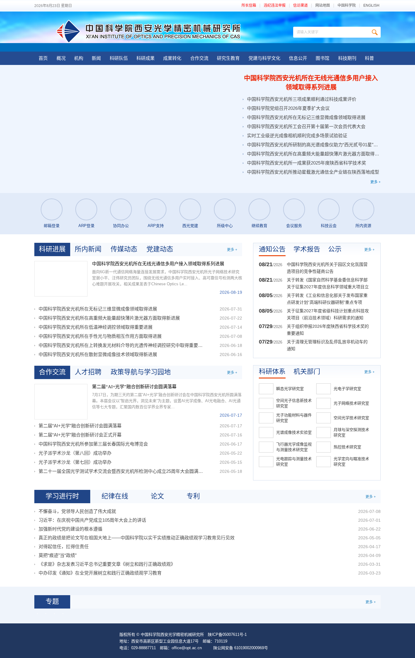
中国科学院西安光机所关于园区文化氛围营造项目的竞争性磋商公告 (327, 268)
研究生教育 (228, 58)
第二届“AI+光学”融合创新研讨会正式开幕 (80, 434)
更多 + (375, 182)
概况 (61, 58)
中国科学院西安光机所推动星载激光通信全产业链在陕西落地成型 (313, 172)
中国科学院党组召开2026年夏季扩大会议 (288, 108)
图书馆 (322, 58)
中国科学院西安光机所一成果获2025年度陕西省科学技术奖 (306, 162)
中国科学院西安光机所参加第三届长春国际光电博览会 (93, 443)
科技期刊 (347, 58)
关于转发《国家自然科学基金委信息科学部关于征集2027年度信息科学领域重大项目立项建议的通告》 (328, 283)
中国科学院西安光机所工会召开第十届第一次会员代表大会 (306, 126)
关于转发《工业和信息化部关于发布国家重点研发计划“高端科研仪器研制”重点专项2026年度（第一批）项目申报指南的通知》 (328, 299)
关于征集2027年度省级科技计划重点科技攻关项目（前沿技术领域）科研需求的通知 (328, 314)
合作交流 (199, 58)
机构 (78, 58)
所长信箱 (249, 6)
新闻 (96, 58)
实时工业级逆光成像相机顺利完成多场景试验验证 (297, 135)
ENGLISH (371, 6)
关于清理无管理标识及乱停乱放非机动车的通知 (327, 345)
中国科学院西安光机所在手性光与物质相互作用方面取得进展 (100, 336)
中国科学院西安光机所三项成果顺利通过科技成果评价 (301, 99)
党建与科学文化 (264, 58)
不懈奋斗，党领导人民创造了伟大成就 (77, 511)
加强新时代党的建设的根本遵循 (70, 528)
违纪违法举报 (275, 6)
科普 (369, 58)
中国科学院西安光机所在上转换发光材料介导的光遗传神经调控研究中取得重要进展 (122, 345)
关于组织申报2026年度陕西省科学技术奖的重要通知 (328, 330)
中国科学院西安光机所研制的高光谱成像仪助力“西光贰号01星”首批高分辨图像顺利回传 (313, 144)
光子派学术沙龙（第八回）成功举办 (75, 453)
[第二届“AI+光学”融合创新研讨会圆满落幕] (60, 401)
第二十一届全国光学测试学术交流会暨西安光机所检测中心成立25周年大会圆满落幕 (122, 471)
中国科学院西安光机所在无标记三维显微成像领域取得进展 (306, 117)
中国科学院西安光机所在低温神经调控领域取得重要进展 (96, 327)
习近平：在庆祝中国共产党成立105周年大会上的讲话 (92, 520)
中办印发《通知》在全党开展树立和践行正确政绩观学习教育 (100, 572)
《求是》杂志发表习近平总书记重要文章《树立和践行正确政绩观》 (107, 564)
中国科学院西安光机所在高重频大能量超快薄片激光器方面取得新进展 (313, 153)
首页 (43, 58)
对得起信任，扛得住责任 (64, 546)
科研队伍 (119, 58)
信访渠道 (300, 6)
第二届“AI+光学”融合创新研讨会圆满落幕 (134, 386)
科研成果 (145, 58)
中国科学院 (347, 6)
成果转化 (172, 58)
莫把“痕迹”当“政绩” (58, 555)
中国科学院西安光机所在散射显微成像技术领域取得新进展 (98, 354)
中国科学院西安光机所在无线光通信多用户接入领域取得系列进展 (311, 82)
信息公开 (298, 58)
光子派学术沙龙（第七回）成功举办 (75, 462)
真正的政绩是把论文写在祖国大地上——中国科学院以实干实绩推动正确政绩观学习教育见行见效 (137, 537)
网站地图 (322, 6)
